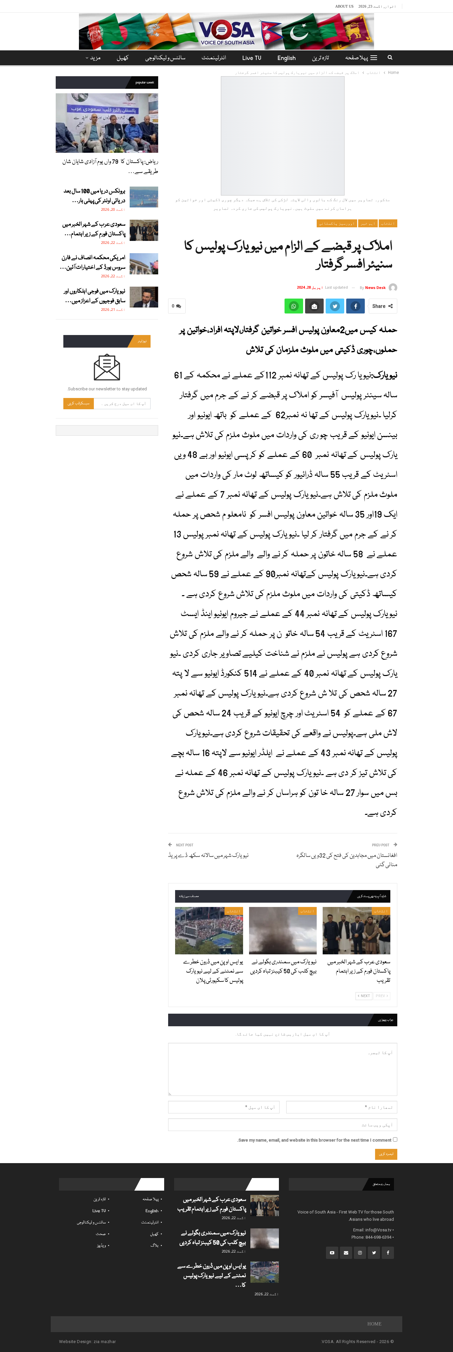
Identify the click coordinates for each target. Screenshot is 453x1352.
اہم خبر (367, 223)
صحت (101, 1234)
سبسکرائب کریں (79, 403)
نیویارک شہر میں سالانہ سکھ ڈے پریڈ (208, 855)
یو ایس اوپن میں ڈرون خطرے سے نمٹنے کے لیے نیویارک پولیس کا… (211, 1276)
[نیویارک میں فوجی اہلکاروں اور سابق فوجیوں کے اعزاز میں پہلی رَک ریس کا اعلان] (144, 297)
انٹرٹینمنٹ (214, 58)
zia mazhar (105, 1341)
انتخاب (388, 223)
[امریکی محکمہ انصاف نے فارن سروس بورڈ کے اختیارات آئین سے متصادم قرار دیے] (144, 263)
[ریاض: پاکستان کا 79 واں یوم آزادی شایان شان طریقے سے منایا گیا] (107, 122)
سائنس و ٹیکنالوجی (165, 58)
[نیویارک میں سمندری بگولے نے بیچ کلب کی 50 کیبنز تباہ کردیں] (283, 930)
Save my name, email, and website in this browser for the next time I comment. (314, 1140)
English (287, 58)
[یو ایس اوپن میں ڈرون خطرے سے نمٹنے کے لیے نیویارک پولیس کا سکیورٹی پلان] (209, 930)
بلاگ (155, 1246)
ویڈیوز (101, 1246)
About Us (344, 6)
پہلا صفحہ (356, 58)
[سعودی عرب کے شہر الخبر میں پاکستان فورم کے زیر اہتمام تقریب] (356, 930)
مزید (95, 58)
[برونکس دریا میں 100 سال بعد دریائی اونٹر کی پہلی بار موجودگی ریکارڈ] (144, 197)
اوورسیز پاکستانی (337, 223)
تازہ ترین (320, 58)
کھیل (123, 58)
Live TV (251, 58)
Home (374, 1324)
